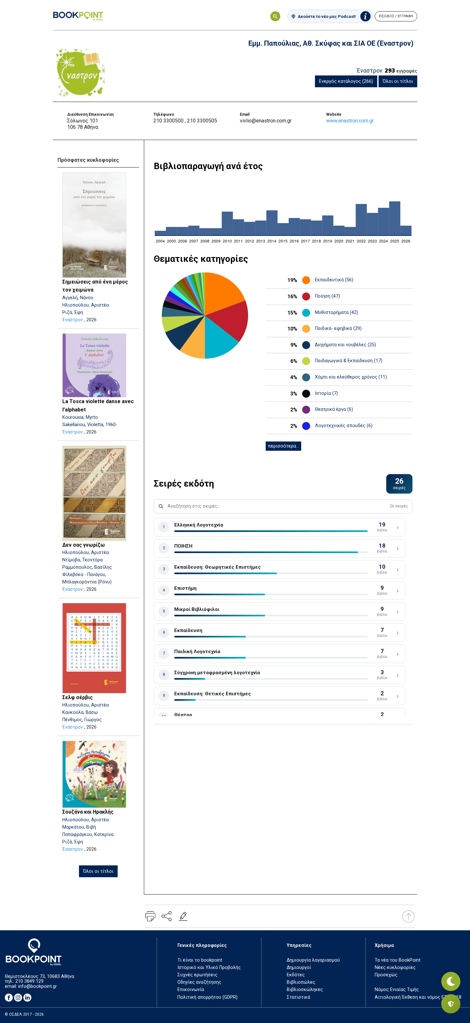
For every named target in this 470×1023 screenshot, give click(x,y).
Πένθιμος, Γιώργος (82, 719)
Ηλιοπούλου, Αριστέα (85, 305)
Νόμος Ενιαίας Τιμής (397, 989)
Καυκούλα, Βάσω (80, 712)
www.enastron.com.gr (350, 121)
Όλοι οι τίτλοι (398, 81)
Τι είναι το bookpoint (199, 960)
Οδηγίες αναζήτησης (199, 982)
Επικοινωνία (190, 989)
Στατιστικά (298, 997)
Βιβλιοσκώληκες (305, 989)
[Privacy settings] (450, 1003)
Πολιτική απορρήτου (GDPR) (207, 997)
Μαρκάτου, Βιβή (79, 827)
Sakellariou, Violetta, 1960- (89, 424)
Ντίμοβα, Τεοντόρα (82, 560)
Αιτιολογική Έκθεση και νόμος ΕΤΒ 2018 (418, 997)
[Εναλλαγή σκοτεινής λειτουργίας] (450, 981)
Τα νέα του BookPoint (397, 960)
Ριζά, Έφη (72, 312)
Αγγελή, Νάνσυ (77, 298)
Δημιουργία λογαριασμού (313, 960)
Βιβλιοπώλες (301, 982)
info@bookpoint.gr (37, 986)
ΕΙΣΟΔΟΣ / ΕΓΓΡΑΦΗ (396, 16)
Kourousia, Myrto (80, 417)
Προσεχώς (386, 975)
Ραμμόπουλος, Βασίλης (87, 567)
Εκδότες (296, 975)
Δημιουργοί (299, 967)
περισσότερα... (283, 446)
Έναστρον (72, 320)
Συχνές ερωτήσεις (197, 975)
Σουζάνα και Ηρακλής (88, 812)
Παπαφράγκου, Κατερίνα (88, 834)
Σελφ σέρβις (77, 697)
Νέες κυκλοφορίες (395, 967)
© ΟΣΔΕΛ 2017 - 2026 (24, 1014)
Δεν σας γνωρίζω (83, 545)
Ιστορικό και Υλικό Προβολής (209, 967)
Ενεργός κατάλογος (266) (346, 81)
